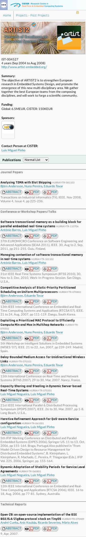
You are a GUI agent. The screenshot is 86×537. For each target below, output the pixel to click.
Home (7, 15)
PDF (36, 192)
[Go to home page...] (43, 5)
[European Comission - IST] (8, 130)
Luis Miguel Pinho (13, 150)
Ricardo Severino (49, 522)
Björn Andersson (11, 186)
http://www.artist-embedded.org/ (24, 67)
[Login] (77, 12)
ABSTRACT (13, 192)
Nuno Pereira (33, 186)
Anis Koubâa (28, 522)
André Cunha (9, 522)
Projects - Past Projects (32, 15)
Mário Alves (70, 522)
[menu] (4, 5)
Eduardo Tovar (53, 186)
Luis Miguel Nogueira (14, 394)
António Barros (10, 230)
